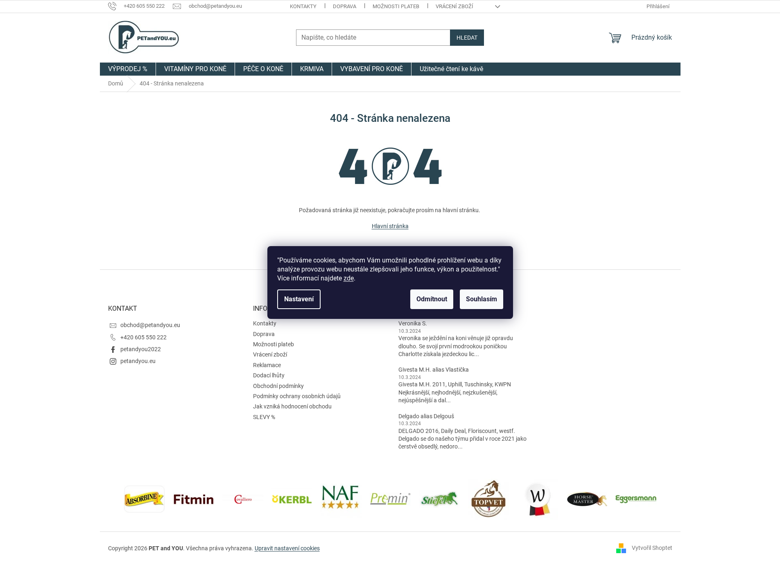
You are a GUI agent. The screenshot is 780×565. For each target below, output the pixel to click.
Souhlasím (481, 299)
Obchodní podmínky (278, 386)
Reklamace (267, 365)
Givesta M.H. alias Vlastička (433, 369)
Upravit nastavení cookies (287, 548)
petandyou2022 (140, 349)
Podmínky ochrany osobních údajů (297, 396)
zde (349, 278)
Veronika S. (412, 323)
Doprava (344, 6)
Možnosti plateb (396, 6)
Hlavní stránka (390, 226)
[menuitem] (128, 69)
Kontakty (303, 6)
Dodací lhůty (269, 375)
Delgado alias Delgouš (426, 416)
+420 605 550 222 (143, 337)
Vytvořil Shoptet (652, 548)
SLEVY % (264, 417)
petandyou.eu (138, 361)
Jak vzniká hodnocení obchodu (292, 406)
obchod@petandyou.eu (150, 325)
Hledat (467, 37)
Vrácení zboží (454, 6)
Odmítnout (431, 299)
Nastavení (299, 299)
